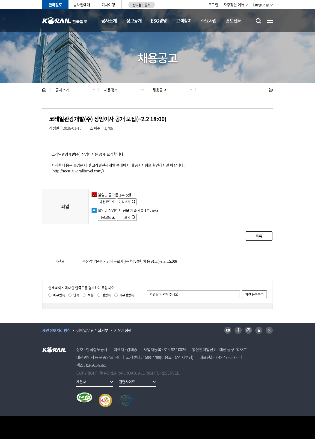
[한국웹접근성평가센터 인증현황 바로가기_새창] (84, 400)
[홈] (44, 90)
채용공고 (159, 90)
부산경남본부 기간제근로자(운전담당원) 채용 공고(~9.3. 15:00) (129, 261)
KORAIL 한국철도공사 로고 (64, 20)
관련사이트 (127, 381)
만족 (76, 295)
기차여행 (108, 4)
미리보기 (125, 201)
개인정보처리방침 (56, 330)
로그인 (213, 4)
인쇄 (271, 90)
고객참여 (183, 20)
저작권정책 (123, 330)
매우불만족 (126, 295)
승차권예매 (81, 4)
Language (261, 4)
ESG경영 (158, 20)
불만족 (106, 295)
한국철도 (55, 4)
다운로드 (105, 201)
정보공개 (134, 20)
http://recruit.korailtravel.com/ (78, 170)
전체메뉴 (270, 21)
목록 (259, 236)
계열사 (81, 381)
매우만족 (59, 295)
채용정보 (111, 90)
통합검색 (258, 20)
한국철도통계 (141, 5)
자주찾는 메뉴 (233, 4)
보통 (91, 295)
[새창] (227, 330)
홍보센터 (233, 20)
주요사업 (208, 20)
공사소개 (109, 20)
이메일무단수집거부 (92, 330)
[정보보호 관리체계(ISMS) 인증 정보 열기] (126, 400)
